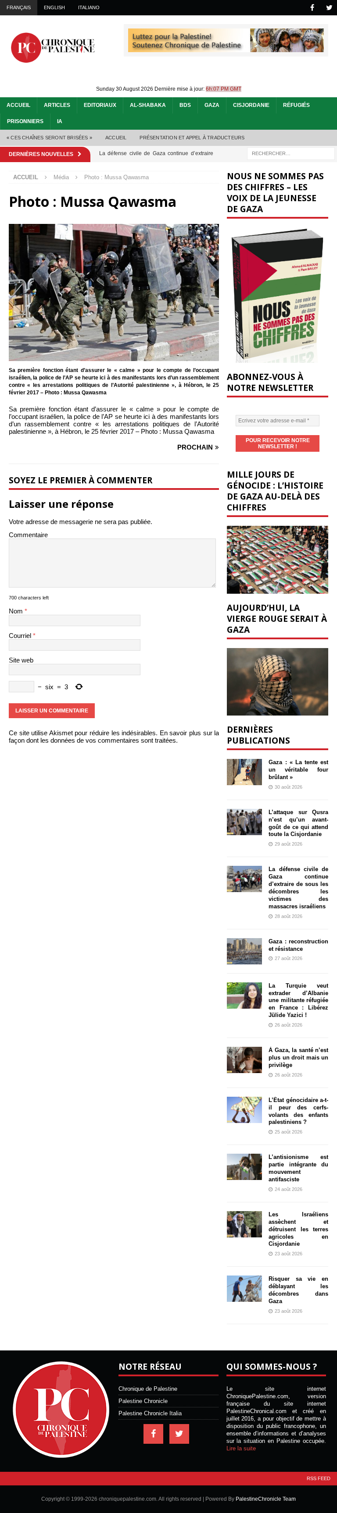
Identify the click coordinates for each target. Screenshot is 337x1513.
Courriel (21, 635)
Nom (17, 611)
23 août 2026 (288, 1253)
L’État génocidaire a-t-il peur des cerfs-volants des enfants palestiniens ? (298, 1111)
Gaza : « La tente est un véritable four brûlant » (298, 769)
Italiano (89, 7)
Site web (21, 660)
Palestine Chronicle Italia (150, 1413)
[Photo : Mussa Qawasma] (114, 357)
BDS (185, 105)
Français (19, 7)
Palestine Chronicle (143, 1401)
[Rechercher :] (291, 152)
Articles (57, 105)
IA (59, 121)
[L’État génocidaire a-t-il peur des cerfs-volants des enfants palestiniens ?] (244, 1110)
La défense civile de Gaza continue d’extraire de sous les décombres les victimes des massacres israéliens (298, 887)
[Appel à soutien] (226, 48)
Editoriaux (100, 105)
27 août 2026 (288, 958)
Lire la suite (241, 1448)
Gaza (211, 105)
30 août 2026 (288, 787)
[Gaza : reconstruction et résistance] (244, 951)
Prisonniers (25, 121)
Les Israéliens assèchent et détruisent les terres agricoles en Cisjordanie (298, 1229)
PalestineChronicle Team (266, 1499)
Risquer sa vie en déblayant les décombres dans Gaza (298, 1290)
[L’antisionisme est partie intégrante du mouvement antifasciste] (244, 1167)
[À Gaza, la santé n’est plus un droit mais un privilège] (244, 1060)
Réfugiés (296, 105)
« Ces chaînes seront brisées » (49, 137)
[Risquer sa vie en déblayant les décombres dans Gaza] (244, 1289)
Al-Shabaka (148, 105)
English (54, 7)
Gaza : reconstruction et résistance (298, 945)
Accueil (18, 105)
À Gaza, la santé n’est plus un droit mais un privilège (298, 1057)
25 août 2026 (288, 1131)
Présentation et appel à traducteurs (192, 137)
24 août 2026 (288, 1189)
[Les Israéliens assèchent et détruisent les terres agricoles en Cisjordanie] (244, 1224)
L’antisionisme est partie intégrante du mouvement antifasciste (298, 1168)
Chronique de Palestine (147, 1388)
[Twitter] (329, 7)
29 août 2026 (288, 844)
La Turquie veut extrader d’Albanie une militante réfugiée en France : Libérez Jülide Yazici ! (298, 1000)
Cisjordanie (251, 105)
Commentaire (28, 535)
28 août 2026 (288, 916)
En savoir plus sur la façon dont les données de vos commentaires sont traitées (114, 736)
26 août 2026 (288, 1025)
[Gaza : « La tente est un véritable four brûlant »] (244, 772)
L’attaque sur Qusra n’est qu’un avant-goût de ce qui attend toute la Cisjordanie (298, 823)
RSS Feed (318, 1478)
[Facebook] (312, 7)
